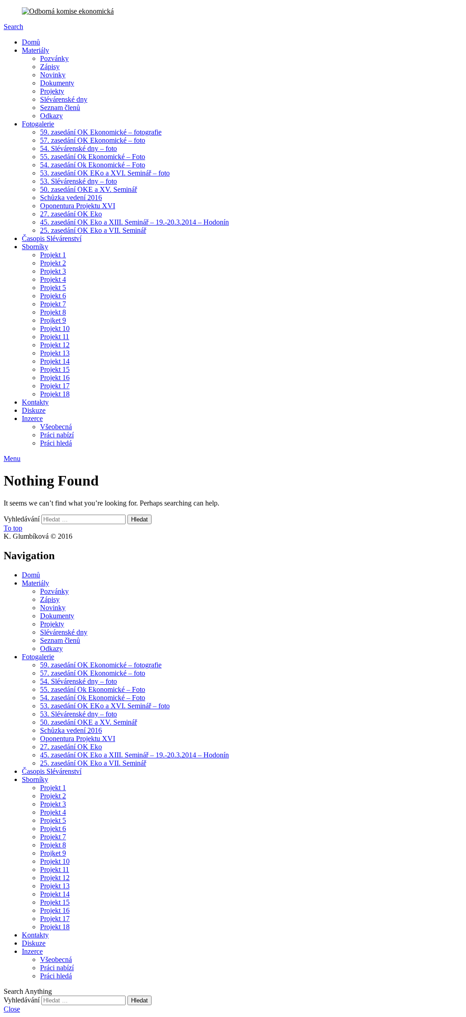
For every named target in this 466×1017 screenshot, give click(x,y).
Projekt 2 (53, 263)
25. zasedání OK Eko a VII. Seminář (93, 230)
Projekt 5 (53, 287)
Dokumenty (57, 83)
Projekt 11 (54, 337)
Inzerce (32, 418)
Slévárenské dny (63, 99)
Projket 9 (53, 320)
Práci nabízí (57, 435)
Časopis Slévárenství (51, 238)
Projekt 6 (53, 296)
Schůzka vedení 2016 (71, 197)
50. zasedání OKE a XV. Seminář (88, 189)
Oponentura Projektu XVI (77, 206)
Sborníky (35, 246)
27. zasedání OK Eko (71, 214)
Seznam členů (60, 107)
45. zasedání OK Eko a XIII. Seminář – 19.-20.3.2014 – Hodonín (134, 222)
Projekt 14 (55, 361)
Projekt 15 (55, 369)
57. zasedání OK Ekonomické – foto (92, 140)
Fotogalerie (38, 124)
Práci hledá (56, 443)
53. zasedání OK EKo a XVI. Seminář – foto (105, 173)
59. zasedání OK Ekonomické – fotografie (101, 132)
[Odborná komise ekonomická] (233, 11)
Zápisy (50, 66)
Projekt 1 (53, 255)
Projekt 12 (55, 345)
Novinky (53, 75)
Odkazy (51, 116)
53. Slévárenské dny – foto (78, 181)
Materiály (35, 50)
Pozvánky (54, 58)
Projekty (52, 91)
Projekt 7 (53, 304)
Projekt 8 (53, 312)
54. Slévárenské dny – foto (78, 148)
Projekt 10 (55, 328)
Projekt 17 (55, 386)
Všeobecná (56, 427)
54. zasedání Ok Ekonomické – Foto (92, 165)
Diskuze (34, 410)
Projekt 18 (55, 394)
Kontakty (35, 402)
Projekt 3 (53, 271)
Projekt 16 (55, 377)
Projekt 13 (55, 353)
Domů (31, 42)
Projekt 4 (53, 279)
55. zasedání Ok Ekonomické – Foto (92, 156)
